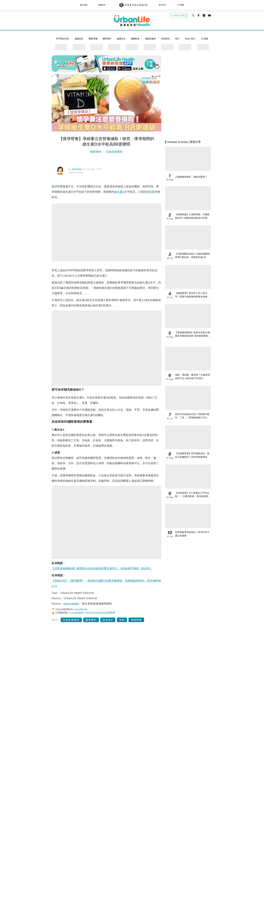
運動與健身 (150, 38)
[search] (193, 15)
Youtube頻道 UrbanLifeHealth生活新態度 (92, 612)
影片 (177, 38)
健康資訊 (79, 38)
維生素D (119, 191)
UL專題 (204, 38)
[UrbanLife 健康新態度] (132, 20)
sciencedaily (71, 603)
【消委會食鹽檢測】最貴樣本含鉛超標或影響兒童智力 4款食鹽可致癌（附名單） (102, 568)
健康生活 (121, 38)
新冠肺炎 (165, 38)
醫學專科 (107, 38)
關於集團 (83, 5)
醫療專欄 (93, 38)
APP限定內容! (62, 38)
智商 (152, 191)
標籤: (56, 619)
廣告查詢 (162, 5)
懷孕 (54, 186)
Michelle (77, 169)
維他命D (108, 619)
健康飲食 (135, 38)
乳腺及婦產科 (114, 151)
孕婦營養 (136, 619)
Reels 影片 (190, 38)
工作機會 (180, 5)
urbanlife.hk (80, 609)
